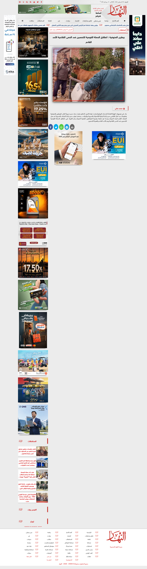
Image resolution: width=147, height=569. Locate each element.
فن (59, 20)
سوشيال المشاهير (49, 546)
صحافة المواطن (69, 542)
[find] (27, 2)
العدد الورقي (89, 553)
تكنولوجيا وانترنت (49, 542)
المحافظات (40, 20)
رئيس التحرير (89, 549)
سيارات (29, 553)
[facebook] (41, 2)
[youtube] (34, 2)
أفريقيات (49, 553)
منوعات (29, 539)
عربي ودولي (97, 20)
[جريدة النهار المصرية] (54, 9)
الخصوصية (69, 559)
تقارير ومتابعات (87, 20)
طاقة (69, 553)
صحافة (89, 542)
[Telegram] (66, 127)
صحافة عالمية (49, 549)
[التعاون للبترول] (33, 203)
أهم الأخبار (115, 20)
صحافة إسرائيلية (29, 549)
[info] (23, 2)
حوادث (68, 20)
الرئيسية (89, 532)
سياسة (29, 542)
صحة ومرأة (69, 546)
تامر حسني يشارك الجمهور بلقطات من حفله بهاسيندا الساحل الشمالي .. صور (55, 25)
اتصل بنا (49, 559)
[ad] (33, 42)
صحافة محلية (69, 549)
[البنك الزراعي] (109, 145)
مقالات (31, 20)
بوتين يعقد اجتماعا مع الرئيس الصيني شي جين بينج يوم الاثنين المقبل (110, 25)
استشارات (89, 546)
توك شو (29, 546)
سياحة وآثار (69, 556)
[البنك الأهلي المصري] (10, 45)
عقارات (89, 556)
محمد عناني (118, 108)
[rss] (30, 2)
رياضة (106, 20)
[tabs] (19, 2)
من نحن (49, 556)
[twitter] (37, 2)
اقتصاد (77, 20)
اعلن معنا (29, 556)
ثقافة (50, 20)
